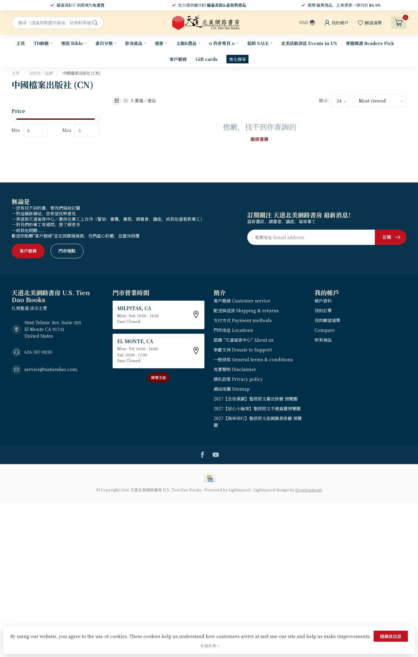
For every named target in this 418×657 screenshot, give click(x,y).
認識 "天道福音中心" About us (244, 340)
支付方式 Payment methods (243, 320)
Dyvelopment (308, 490)
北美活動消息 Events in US (309, 43)
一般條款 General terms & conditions (253, 359)
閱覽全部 (158, 377)
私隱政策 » (209, 645)
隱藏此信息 (390, 636)
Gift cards (207, 59)
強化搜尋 (237, 59)
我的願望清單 (327, 320)
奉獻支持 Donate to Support (243, 350)
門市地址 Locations (233, 330)
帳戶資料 (323, 301)
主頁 (20, 43)
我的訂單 (323, 310)
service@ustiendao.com (50, 369)
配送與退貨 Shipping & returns (246, 310)
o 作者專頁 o (222, 43)
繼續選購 (259, 139)
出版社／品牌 (41, 73)
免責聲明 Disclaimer (235, 369)
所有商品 (323, 340)
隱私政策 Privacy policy (238, 379)
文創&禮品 (186, 43)
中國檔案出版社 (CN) (81, 73)
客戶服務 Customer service (242, 301)
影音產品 (133, 43)
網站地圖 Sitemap (232, 389)
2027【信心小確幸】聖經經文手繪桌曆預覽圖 (257, 408)
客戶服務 (178, 59)
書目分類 (104, 43)
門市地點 (67, 251)
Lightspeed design (271, 490)
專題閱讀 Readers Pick (370, 43)
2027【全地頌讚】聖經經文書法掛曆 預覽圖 (255, 399)
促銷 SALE (258, 43)
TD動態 (41, 43)
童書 (159, 43)
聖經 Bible (72, 43)
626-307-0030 (38, 352)
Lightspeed (239, 490)
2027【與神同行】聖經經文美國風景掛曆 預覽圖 (258, 421)
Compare (325, 330)
